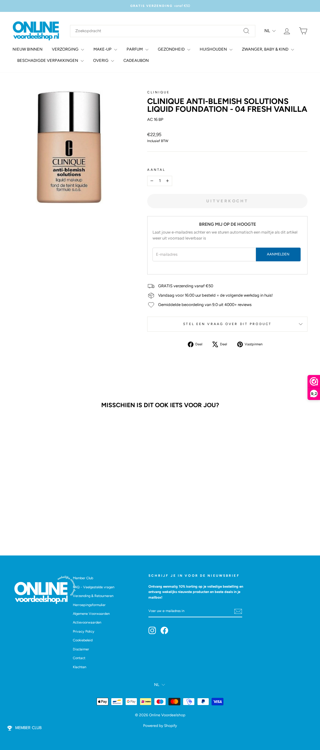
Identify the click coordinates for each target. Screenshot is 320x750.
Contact (79, 658)
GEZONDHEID (172, 49)
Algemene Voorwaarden (91, 614)
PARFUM (135, 49)
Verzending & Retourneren (93, 596)
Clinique (158, 92)
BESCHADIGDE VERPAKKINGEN (48, 60)
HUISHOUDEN (214, 49)
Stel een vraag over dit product (227, 324)
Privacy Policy (83, 631)
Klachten (79, 667)
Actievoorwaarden (87, 622)
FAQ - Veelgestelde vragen (93, 587)
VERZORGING (65, 49)
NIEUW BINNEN (27, 49)
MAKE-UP (102, 49)
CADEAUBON (136, 60)
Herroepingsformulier (89, 605)
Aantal (156, 170)
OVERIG (101, 60)
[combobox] (162, 31)
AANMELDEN (278, 254)
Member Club (83, 578)
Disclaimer (81, 649)
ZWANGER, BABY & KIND (265, 49)
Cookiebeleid (82, 640)
